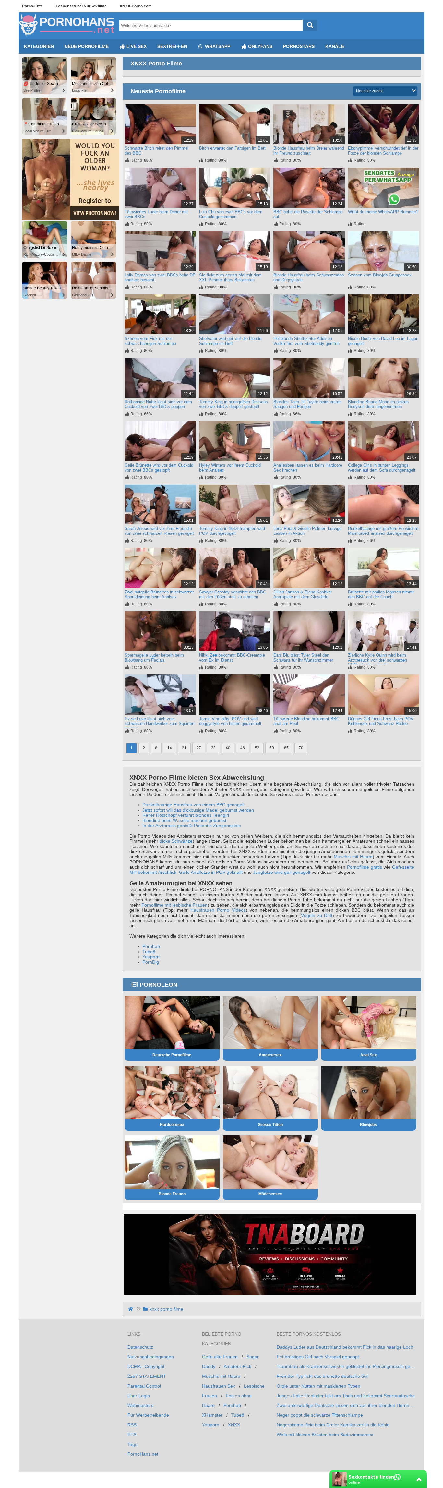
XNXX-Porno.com (136, 6)
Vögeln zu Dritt (317, 915)
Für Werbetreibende (148, 1415)
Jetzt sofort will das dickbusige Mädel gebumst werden (198, 810)
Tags (132, 1444)
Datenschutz (140, 1347)
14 (169, 748)
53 (257, 748)
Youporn (151, 956)
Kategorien (39, 46)
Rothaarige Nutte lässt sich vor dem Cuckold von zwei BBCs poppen (158, 404)
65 (286, 748)
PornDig (150, 962)
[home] (131, 1309)
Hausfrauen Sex (218, 1385)
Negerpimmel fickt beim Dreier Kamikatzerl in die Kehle (333, 1424)
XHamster (212, 1415)
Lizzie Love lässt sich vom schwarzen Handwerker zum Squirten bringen (159, 723)
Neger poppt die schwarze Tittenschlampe (320, 1415)
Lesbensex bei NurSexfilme (81, 6)
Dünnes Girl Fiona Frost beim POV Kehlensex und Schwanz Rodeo (380, 721)
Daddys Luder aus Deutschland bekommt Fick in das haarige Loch (345, 1347)
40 (228, 748)
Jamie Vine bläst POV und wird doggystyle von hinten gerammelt (230, 721)
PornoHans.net (142, 1454)
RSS (132, 1424)
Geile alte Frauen (220, 1356)
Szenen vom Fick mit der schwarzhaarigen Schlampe (150, 341)
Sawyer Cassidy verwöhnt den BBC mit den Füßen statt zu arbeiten (232, 594)
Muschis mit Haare (353, 856)
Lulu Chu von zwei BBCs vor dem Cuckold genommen (230, 214)
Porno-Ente (32, 6)
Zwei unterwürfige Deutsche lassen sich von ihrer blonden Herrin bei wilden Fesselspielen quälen (346, 1405)
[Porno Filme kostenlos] (67, 36)
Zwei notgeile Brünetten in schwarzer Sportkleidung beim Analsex (159, 594)
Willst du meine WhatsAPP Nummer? (383, 211)
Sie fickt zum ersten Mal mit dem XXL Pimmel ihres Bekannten (230, 277)
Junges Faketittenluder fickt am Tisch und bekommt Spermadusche (346, 1395)
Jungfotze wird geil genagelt (281, 872)
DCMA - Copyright (145, 1366)
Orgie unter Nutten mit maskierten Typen (318, 1385)
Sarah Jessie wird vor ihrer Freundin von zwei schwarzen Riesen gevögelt (159, 531)
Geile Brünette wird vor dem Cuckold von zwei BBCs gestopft (159, 468)
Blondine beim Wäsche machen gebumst (184, 820)
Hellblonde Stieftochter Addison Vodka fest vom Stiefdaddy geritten (306, 341)
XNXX (234, 1424)
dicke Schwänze (176, 841)
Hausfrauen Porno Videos (218, 910)
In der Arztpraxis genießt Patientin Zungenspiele (191, 825)
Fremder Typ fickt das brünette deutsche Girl (322, 1376)
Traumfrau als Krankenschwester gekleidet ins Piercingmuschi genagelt (346, 1366)
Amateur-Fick (237, 1366)
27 (199, 748)
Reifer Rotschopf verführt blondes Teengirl (185, 815)
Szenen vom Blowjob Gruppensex (380, 275)
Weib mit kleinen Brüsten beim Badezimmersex (325, 1434)
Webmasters (140, 1405)
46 (242, 748)
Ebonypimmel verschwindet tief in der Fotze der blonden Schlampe (383, 151)
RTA (131, 1434)
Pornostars (299, 46)
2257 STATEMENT (146, 1376)
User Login (138, 1395)
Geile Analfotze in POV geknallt (211, 872)
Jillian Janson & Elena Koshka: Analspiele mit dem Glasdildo (302, 594)
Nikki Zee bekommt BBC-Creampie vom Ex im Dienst (232, 657)
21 (184, 748)
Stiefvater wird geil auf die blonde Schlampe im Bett (230, 341)
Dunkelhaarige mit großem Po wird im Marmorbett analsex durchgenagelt (383, 531)
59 (271, 748)
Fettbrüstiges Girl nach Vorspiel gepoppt (318, 1356)
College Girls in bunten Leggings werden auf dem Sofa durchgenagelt (381, 468)
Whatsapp (217, 46)
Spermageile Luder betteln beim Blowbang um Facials (154, 657)
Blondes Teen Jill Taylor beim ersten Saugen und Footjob (307, 404)
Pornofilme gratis (364, 867)
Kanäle (334, 46)
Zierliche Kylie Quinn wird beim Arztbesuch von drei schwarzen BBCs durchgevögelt (377, 660)
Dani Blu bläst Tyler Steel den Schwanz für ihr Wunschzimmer (303, 657)
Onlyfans (259, 46)
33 (213, 748)
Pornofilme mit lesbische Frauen (174, 905)
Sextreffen (172, 46)
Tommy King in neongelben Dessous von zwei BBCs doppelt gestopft (233, 404)
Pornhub (151, 946)
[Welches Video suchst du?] (310, 25)
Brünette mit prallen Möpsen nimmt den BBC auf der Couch (381, 594)
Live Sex (136, 46)
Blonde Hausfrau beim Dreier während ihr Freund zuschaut (308, 151)
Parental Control (144, 1385)
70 (301, 748)
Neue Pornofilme (87, 46)
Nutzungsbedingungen (150, 1356)
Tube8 (148, 951)
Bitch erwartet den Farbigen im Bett (232, 148)
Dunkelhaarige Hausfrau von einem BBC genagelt (193, 804)
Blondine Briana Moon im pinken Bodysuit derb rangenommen (378, 404)
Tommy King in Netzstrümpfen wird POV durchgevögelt (232, 531)
